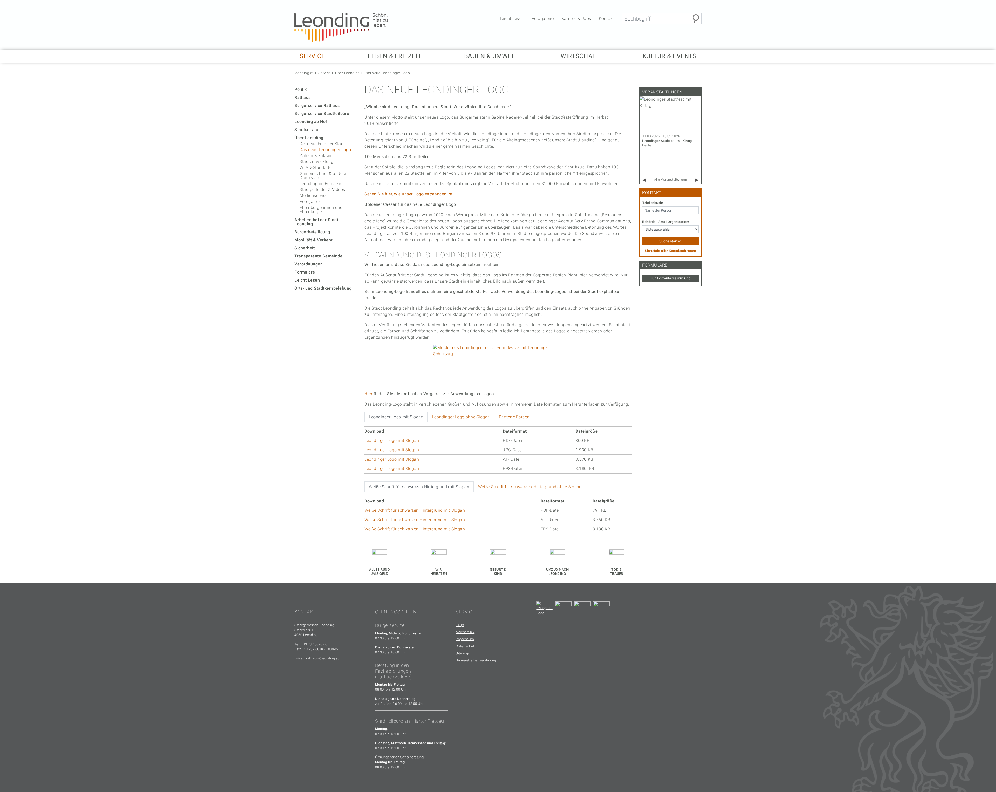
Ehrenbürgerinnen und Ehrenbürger (321, 209)
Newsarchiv (465, 632)
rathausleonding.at (322, 658)
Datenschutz (466, 646)
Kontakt (606, 18)
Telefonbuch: (652, 203)
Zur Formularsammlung (670, 278)
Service (324, 73)
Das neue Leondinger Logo (387, 73)
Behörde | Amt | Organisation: (665, 222)
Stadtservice (306, 129)
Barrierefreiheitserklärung (476, 660)
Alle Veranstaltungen (670, 179)
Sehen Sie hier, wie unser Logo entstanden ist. (409, 194)
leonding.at (304, 73)
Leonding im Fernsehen (322, 183)
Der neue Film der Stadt (322, 143)
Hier (368, 393)
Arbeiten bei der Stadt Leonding (316, 221)
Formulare (304, 272)
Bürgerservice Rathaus (317, 105)
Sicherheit (304, 247)
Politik (300, 89)
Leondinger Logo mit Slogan (391, 440)
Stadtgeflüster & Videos (322, 189)
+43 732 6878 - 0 (314, 644)
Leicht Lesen (512, 18)
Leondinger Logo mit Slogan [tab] (396, 416)
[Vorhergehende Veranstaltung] (644, 180)
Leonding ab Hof (310, 121)
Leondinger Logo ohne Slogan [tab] (461, 416)
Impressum (465, 639)
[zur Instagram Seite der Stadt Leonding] (544, 609)
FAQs (460, 625)
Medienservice (314, 195)
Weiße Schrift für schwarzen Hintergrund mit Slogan (414, 510)
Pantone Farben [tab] (514, 416)
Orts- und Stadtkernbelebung (323, 288)
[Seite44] (601, 609)
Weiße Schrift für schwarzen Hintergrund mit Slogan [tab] (419, 486)
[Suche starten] (696, 18)
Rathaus (302, 97)
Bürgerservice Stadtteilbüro (321, 113)
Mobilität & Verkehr (313, 239)
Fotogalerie (543, 18)
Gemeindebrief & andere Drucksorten (323, 175)
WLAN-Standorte (315, 167)
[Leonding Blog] (582, 609)
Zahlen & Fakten (315, 155)
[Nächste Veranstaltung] (697, 180)
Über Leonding (347, 73)
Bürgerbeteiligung (312, 231)
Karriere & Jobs (576, 18)
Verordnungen (308, 264)
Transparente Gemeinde (318, 256)
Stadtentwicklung (316, 161)
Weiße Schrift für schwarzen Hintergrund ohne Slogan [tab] (530, 486)
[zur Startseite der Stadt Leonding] (341, 27)
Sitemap (462, 653)
